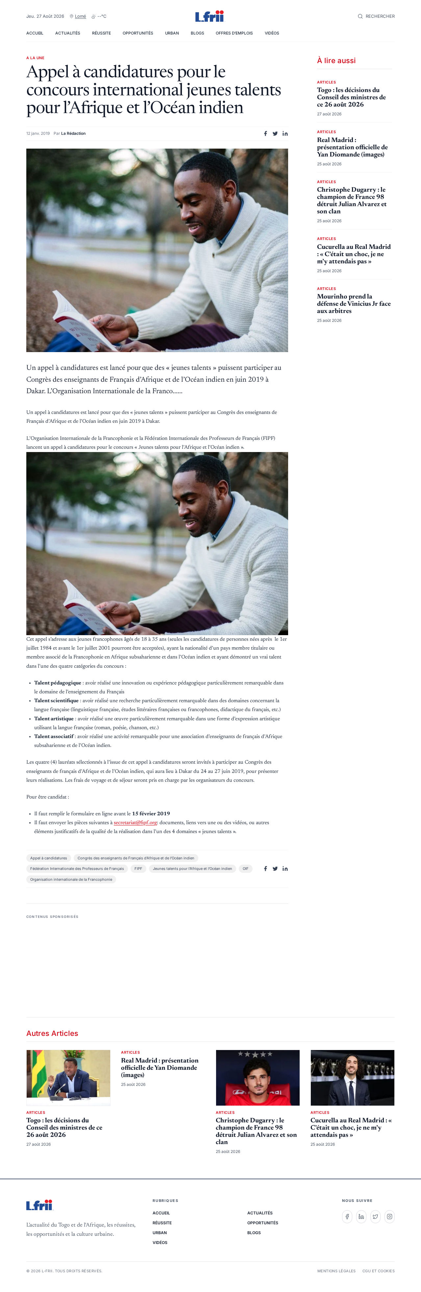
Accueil (34, 33)
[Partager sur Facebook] (265, 133)
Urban (172, 33)
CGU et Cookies (378, 1271)
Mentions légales (336, 1271)
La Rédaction (73, 133)
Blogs (197, 33)
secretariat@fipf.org (135, 822)
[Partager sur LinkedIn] (285, 133)
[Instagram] (389, 1216)
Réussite (101, 33)
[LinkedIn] (361, 1216)
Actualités (67, 33)
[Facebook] (347, 1216)
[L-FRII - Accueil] (210, 16)
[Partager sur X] (275, 133)
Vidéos (272, 33)
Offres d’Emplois (234, 33)
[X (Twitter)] (375, 1216)
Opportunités (138, 33)
